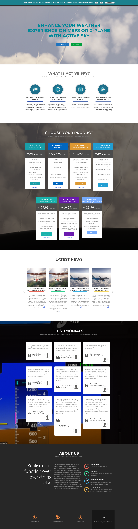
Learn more (35, 187)
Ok (96, 2)
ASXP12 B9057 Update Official (58, 289)
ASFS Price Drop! (36, 288)
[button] (24, 292)
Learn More (62, 44)
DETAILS (35, 183)
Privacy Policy (80, 521)
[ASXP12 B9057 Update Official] (58, 277)
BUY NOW (76, 44)
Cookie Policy (35, 521)
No (101, 2)
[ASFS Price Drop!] (36, 277)
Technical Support (58, 521)
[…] (64, 309)
